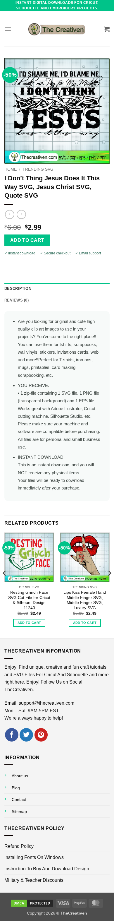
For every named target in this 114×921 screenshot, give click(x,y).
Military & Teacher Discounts (33, 880)
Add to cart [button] (29, 622)
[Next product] (9, 214)
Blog (16, 787)
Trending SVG (38, 169)
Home (10, 169)
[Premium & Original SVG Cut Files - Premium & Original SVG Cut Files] (57, 29)
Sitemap (19, 811)
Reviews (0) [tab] (16, 300)
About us (20, 775)
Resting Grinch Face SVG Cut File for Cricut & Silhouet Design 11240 (29, 600)
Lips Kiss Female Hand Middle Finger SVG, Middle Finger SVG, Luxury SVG (84, 600)
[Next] (109, 585)
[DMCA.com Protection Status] (32, 903)
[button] (7, 29)
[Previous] (4, 585)
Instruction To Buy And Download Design (46, 868)
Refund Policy (19, 846)
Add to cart (27, 240)
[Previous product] (21, 214)
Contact (19, 799)
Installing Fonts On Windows (34, 857)
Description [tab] (17, 288)
